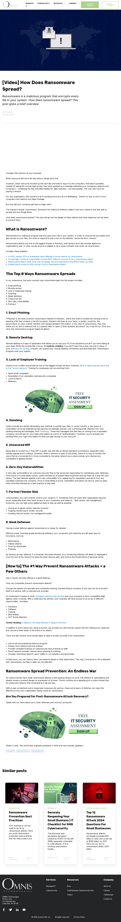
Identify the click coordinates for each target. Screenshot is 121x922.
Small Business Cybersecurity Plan (80, 890)
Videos (70, 895)
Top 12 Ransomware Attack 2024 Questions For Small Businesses (98, 820)
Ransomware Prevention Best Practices (20, 816)
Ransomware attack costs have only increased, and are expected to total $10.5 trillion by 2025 (50, 262)
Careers (107, 890)
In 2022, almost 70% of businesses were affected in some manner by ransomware (45, 256)
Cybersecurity (51, 890)
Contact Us (108, 899)
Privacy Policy (79, 917)
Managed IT (51, 886)
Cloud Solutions (37, 751)
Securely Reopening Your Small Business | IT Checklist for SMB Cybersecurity (60, 820)
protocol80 (7, 112)
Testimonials (108, 895)
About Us (107, 886)
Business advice (23, 751)
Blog (69, 886)
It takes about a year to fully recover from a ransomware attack (37, 264)
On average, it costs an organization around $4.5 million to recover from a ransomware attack (50, 259)
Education (10, 751)
